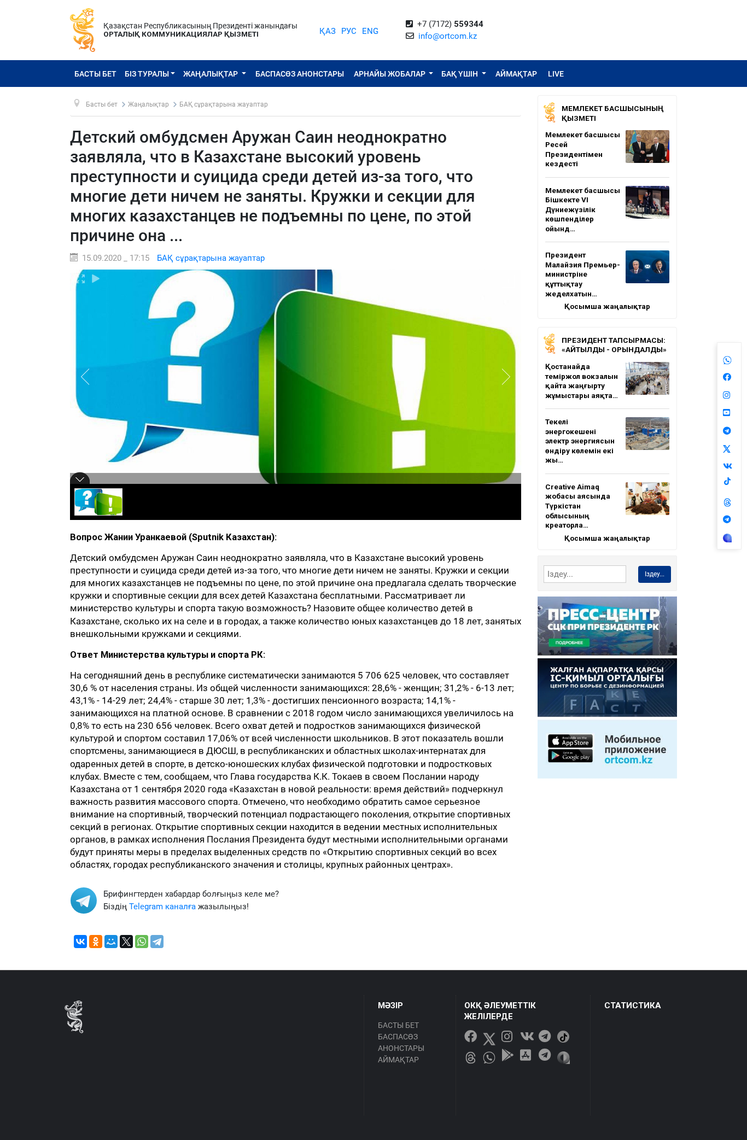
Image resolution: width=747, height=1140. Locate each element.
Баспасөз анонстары (299, 73)
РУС (349, 31)
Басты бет (95, 73)
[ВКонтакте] (80, 941)
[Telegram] (157, 941)
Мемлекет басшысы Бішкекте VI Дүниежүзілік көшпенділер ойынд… (582, 209)
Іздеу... (654, 574)
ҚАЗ (327, 31)
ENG (370, 31)
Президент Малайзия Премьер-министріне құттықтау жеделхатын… (582, 273)
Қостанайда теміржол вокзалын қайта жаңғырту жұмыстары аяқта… (581, 381)
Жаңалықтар (211, 73)
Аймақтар (516, 73)
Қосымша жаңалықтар (607, 306)
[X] (126, 941)
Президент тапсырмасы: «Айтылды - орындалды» (614, 345)
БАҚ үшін (460, 73)
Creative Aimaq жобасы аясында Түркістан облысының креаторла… (577, 505)
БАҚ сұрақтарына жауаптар (211, 258)
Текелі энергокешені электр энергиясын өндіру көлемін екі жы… (580, 440)
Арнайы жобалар (390, 73)
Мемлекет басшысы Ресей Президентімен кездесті (582, 149)
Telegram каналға (162, 906)
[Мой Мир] (111, 941)
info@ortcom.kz (447, 36)
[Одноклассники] (95, 941)
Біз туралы (147, 73)
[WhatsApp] (141, 941)
